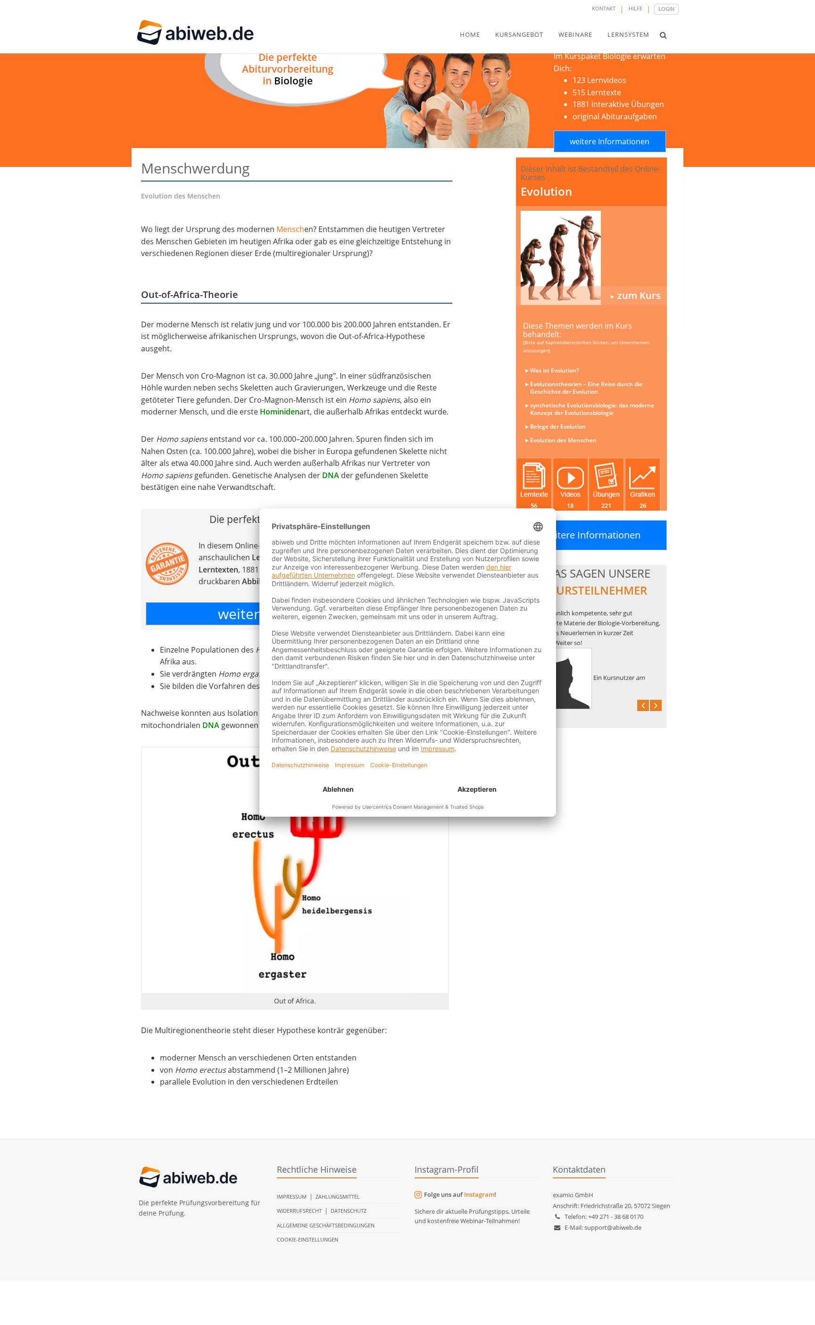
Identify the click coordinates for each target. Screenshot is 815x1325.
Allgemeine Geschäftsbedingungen (325, 1225)
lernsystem (628, 34)
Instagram (479, 1194)
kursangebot (519, 34)
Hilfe (635, 8)
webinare (575, 34)
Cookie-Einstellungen (307, 1239)
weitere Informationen (609, 141)
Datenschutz (348, 1210)
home (470, 34)
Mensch (290, 229)
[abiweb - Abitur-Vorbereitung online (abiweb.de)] (591, 258)
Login (666, 8)
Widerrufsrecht (299, 1210)
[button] (663, 34)
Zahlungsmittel (338, 1196)
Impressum (292, 1196)
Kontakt (603, 8)
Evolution (546, 191)
